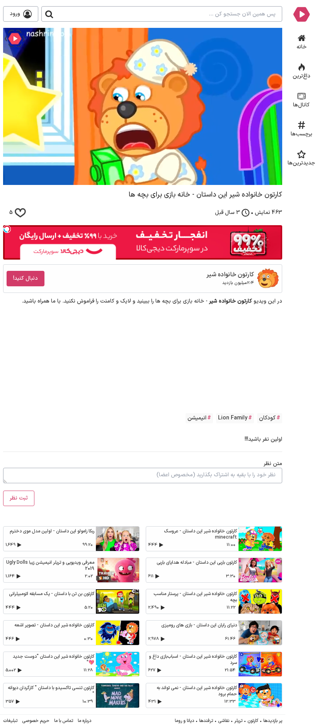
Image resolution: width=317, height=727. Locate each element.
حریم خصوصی (35, 721)
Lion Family (232, 418)
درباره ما (84, 721)
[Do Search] (49, 14)
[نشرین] (301, 14)
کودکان (267, 418)
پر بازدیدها (272, 721)
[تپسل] (7, 229)
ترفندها (206, 721)
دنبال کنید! (25, 278)
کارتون (252, 721)
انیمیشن (196, 418)
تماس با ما (63, 721)
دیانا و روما (184, 721)
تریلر (238, 721)
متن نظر (273, 464)
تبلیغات (10, 721)
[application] (142, 106)
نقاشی (223, 721)
